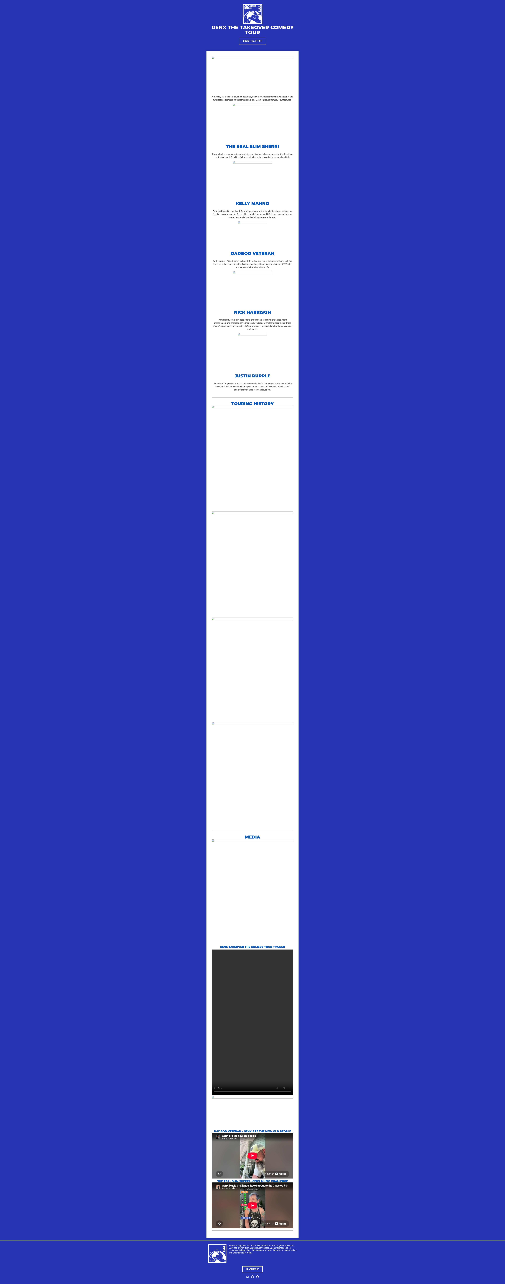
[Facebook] (257, 1277)
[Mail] (247, 1277)
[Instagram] (252, 1277)
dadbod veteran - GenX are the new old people (252, 1131)
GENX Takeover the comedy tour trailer (252, 946)
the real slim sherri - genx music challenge (252, 1181)
